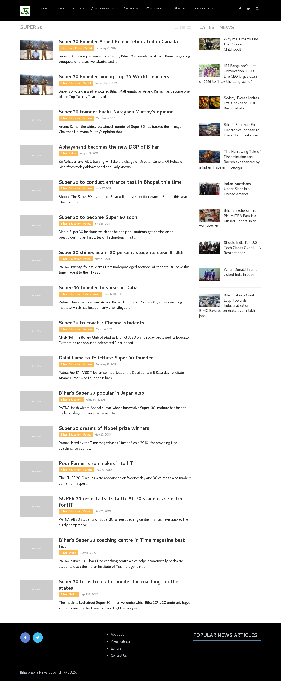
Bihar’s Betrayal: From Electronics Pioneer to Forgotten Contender (241, 130)
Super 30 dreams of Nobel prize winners (104, 429)
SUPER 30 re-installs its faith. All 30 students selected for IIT (121, 502)
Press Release (204, 9)
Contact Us (119, 656)
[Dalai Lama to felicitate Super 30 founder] (36, 366)
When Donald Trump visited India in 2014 (241, 272)
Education (67, 48)
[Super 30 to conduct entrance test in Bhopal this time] (36, 190)
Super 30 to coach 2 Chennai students (101, 323)
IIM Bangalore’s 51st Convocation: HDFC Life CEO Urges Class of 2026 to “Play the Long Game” (228, 74)
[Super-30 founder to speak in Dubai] (36, 296)
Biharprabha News (34, 672)
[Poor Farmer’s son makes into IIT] (36, 471)
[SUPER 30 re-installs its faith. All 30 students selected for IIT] (36, 506)
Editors (116, 649)
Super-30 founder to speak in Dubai (99, 288)
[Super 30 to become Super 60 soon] (36, 225)
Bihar (60, 9)
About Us (117, 635)
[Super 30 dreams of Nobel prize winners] (36, 436)
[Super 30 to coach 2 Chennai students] (36, 331)
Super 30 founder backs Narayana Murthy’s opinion (116, 112)
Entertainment (103, 9)
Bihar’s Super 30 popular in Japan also (101, 393)
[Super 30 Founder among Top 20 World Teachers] (36, 84)
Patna (78, 48)
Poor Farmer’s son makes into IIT (96, 464)
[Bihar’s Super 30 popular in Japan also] (36, 401)
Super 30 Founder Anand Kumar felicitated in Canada (118, 42)
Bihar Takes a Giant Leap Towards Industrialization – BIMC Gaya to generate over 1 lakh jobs (227, 306)
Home (45, 9)
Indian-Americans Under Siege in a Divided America (237, 189)
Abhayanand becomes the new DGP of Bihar (109, 147)
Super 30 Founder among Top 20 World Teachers (114, 77)
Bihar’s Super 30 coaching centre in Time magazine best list (122, 544)
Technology (158, 9)
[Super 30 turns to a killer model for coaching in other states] (36, 590)
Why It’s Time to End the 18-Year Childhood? (241, 45)
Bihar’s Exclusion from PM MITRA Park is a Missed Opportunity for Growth (229, 218)
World (182, 9)
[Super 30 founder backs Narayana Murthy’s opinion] (36, 120)
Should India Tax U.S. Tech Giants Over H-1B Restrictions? (242, 248)
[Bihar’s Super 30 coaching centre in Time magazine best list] (36, 548)
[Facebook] (25, 637)
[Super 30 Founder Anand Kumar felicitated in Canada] (36, 50)
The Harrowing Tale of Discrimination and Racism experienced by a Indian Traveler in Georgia (230, 160)
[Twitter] (38, 637)
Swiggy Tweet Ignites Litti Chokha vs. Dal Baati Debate (241, 104)
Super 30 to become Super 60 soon (98, 218)
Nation (76, 9)
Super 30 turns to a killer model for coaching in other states (119, 585)
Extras (87, 294)
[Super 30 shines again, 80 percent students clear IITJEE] (36, 260)
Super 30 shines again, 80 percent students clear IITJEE (121, 253)
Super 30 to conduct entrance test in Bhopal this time (120, 183)
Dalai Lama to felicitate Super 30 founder (106, 358)
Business (131, 9)
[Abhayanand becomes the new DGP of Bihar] (36, 155)
